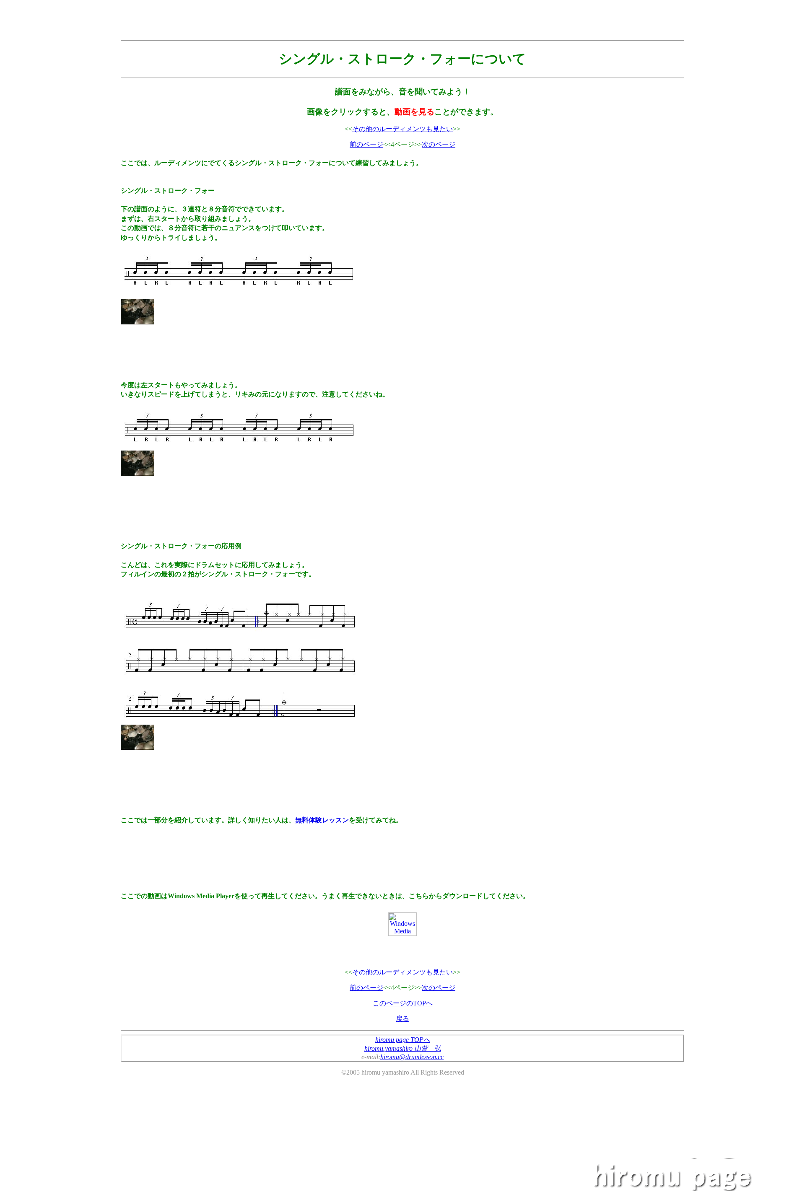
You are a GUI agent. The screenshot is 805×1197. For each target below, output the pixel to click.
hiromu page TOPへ (402, 1039)
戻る (402, 1018)
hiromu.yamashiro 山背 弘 (402, 1048)
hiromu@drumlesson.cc (412, 1056)
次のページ (438, 144)
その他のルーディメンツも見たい (402, 128)
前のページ (366, 144)
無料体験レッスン (322, 820)
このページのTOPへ (403, 1003)
